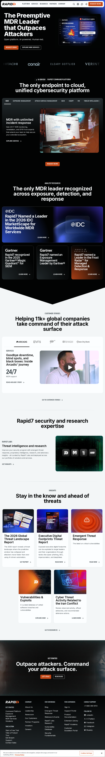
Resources (44, 4)
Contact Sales (11, 743)
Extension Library (71, 721)
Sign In (67, 707)
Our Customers (31, 718)
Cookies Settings (86, 753)
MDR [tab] (7, 101)
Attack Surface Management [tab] (46, 101)
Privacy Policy (19, 755)
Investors (28, 726)
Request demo (11, 47)
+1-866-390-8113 (90, 706)
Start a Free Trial (12, 730)
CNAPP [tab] (71, 101)
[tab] (21, 342)
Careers (28, 729)
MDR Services (11, 719)
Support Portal (70, 711)
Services (34, 4)
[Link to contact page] (82, 4)
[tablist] (52, 101)
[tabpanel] (52, 130)
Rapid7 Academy (71, 724)
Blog (46, 707)
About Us (29, 707)
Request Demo (95, 4)
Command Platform (13, 711)
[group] (52, 64)
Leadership (29, 711)
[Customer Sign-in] (86, 4)
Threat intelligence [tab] (91, 101)
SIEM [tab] (63, 101)
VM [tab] (79, 101)
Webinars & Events (52, 717)
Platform (26, 4)
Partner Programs (32, 722)
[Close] (101, 753)
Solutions (9, 721)
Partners (53, 4)
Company (61, 4)
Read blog (59, 676)
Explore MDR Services (30, 47)
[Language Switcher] (78, 4)
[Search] (74, 4)
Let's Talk (45, 676)
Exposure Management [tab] (22, 101)
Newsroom (29, 714)
